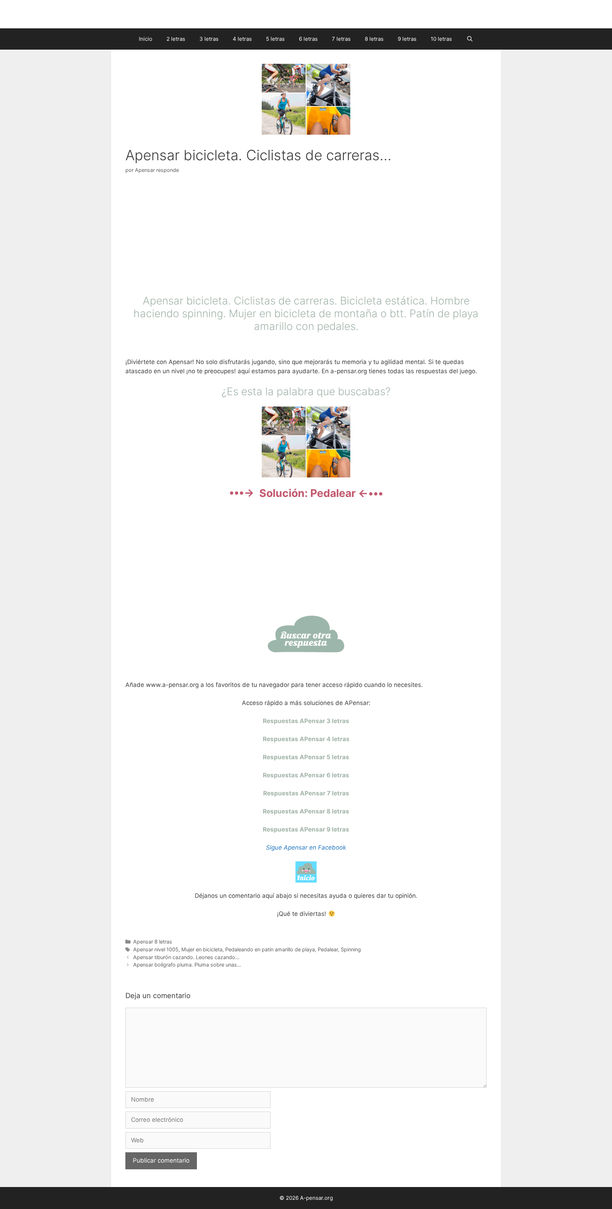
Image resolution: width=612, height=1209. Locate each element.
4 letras (242, 38)
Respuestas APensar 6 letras (306, 775)
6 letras (308, 38)
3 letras (209, 38)
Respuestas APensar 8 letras (306, 811)
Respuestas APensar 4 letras (306, 739)
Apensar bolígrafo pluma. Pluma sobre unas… (187, 965)
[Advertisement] (306, 235)
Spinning (351, 949)
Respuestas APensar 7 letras (306, 793)
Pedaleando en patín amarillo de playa (270, 949)
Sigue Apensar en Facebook (306, 847)
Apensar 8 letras (152, 942)
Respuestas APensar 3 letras (306, 720)
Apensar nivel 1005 (155, 949)
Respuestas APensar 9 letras (306, 829)
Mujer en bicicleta (201, 949)
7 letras (341, 38)
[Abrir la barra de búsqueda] (469, 39)
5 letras (275, 38)
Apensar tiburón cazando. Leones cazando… (186, 957)
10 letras (441, 38)
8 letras (374, 38)
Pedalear (328, 949)
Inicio (145, 38)
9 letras (407, 38)
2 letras (175, 38)
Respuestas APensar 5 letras (306, 757)
